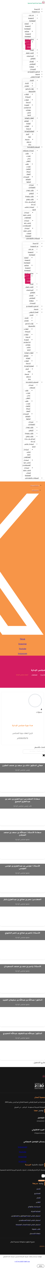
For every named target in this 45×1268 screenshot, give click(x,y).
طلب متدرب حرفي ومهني (27, 157)
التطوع (31, 193)
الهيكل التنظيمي (32, 63)
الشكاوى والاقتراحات (33, 238)
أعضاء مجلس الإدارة (28, 44)
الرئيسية (37, 9)
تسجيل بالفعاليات (32, 186)
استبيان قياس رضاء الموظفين (27, 215)
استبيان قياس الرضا (30, 208)
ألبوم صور (28, 136)
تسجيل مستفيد (28, 151)
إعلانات (26, 86)
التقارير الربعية (27, 101)
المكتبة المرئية (29, 131)
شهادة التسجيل (32, 68)
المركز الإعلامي (35, 77)
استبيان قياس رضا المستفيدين (27, 223)
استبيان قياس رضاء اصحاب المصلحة (27, 232)
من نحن (31, 15)
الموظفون (34, 675)
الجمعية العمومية (31, 20)
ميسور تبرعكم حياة (28, 142)
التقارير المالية (29, 118)
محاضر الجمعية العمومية (28, 34)
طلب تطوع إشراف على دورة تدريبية (30, 202)
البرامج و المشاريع (34, 72)
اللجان (32, 50)
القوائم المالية (27, 122)
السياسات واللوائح (31, 57)
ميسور (37, 74)
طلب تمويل (30, 190)
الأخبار (32, 80)
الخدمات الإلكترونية (33, 147)
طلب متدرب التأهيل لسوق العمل (27, 169)
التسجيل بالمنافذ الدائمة (27, 179)
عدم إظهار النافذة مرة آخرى (22, 1261)
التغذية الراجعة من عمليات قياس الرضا (27, 110)
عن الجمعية (36, 12)
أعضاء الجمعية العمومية (27, 26)
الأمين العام (30, 53)
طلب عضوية (29, 196)
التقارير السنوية (27, 96)
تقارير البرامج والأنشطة (30, 90)
